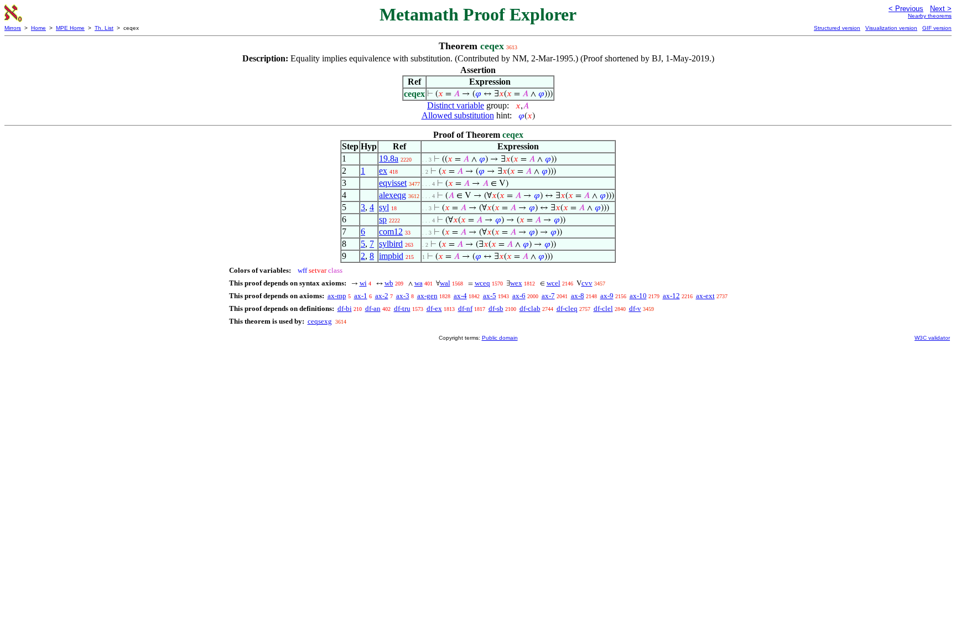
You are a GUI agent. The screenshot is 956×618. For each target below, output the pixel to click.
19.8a (388, 158)
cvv (587, 283)
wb (389, 283)
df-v (635, 308)
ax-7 (548, 296)
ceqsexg (320, 321)
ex (383, 170)
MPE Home (70, 28)
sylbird (391, 243)
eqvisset (393, 183)
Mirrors (12, 28)
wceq (482, 283)
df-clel (603, 308)
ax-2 (381, 296)
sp (383, 219)
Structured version (837, 28)
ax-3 (402, 296)
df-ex (434, 308)
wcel (553, 283)
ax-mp (337, 296)
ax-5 (489, 296)
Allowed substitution (458, 115)
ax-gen (427, 296)
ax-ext (705, 296)
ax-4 (460, 296)
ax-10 (638, 296)
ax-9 (607, 296)
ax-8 (577, 296)
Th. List (104, 28)
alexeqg (392, 195)
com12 (391, 231)
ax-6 (519, 296)
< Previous (906, 8)
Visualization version (891, 28)
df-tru (402, 308)
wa (418, 283)
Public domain (500, 338)
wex (516, 283)
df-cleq (567, 308)
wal (445, 283)
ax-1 (360, 296)
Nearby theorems (930, 16)
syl (384, 207)
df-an (373, 308)
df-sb (496, 308)
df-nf (465, 308)
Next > (941, 8)
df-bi (344, 308)
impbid (391, 256)
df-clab (530, 308)
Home (38, 28)
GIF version (937, 28)
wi (363, 283)
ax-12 (671, 296)
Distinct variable (455, 105)
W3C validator (932, 338)
